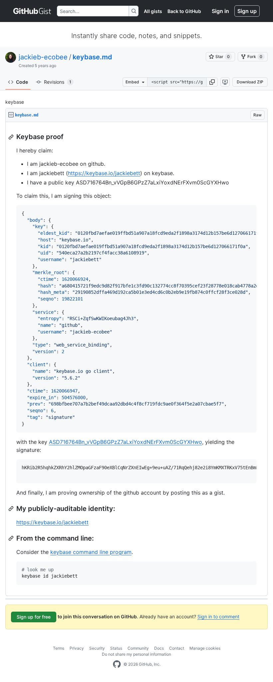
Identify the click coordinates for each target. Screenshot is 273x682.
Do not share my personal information (136, 654)
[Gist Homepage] (32, 11)
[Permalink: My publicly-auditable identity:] (11, 508)
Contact (176, 648)
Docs (159, 648)
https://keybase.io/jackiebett (104, 173)
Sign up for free (34, 617)
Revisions (57, 82)
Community (138, 648)
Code (22, 82)
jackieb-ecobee (43, 57)
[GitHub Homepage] (117, 664)
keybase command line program (91, 552)
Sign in (220, 11)
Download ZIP (250, 81)
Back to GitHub (184, 11)
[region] (136, 359)
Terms (58, 648)
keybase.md (92, 57)
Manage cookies (204, 648)
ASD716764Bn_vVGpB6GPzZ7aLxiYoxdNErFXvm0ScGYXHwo (125, 442)
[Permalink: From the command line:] (11, 538)
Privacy (77, 648)
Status (116, 648)
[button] (212, 82)
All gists (153, 11)
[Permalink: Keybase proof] (11, 137)
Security (97, 648)
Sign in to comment (218, 616)
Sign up (247, 11)
